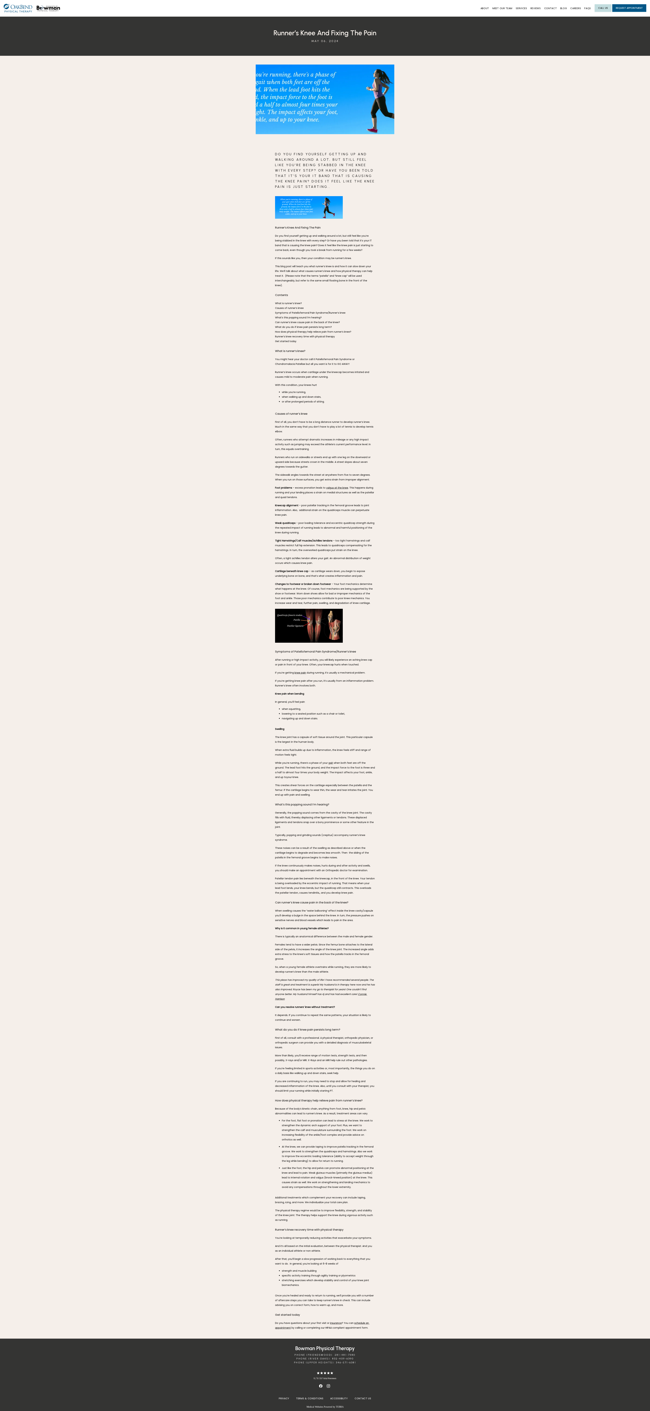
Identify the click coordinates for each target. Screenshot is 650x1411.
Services (521, 8)
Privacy (284, 1398)
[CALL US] (603, 11)
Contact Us (363, 1398)
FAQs (587, 8)
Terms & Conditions (309, 1398)
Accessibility (339, 1398)
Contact (550, 8)
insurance (336, 1323)
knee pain (300, 672)
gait (330, 763)
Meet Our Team (502, 8)
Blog (563, 8)
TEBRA (340, 1407)
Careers (575, 8)
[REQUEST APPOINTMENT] (629, 11)
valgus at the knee (337, 487)
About (485, 8)
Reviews (535, 8)
